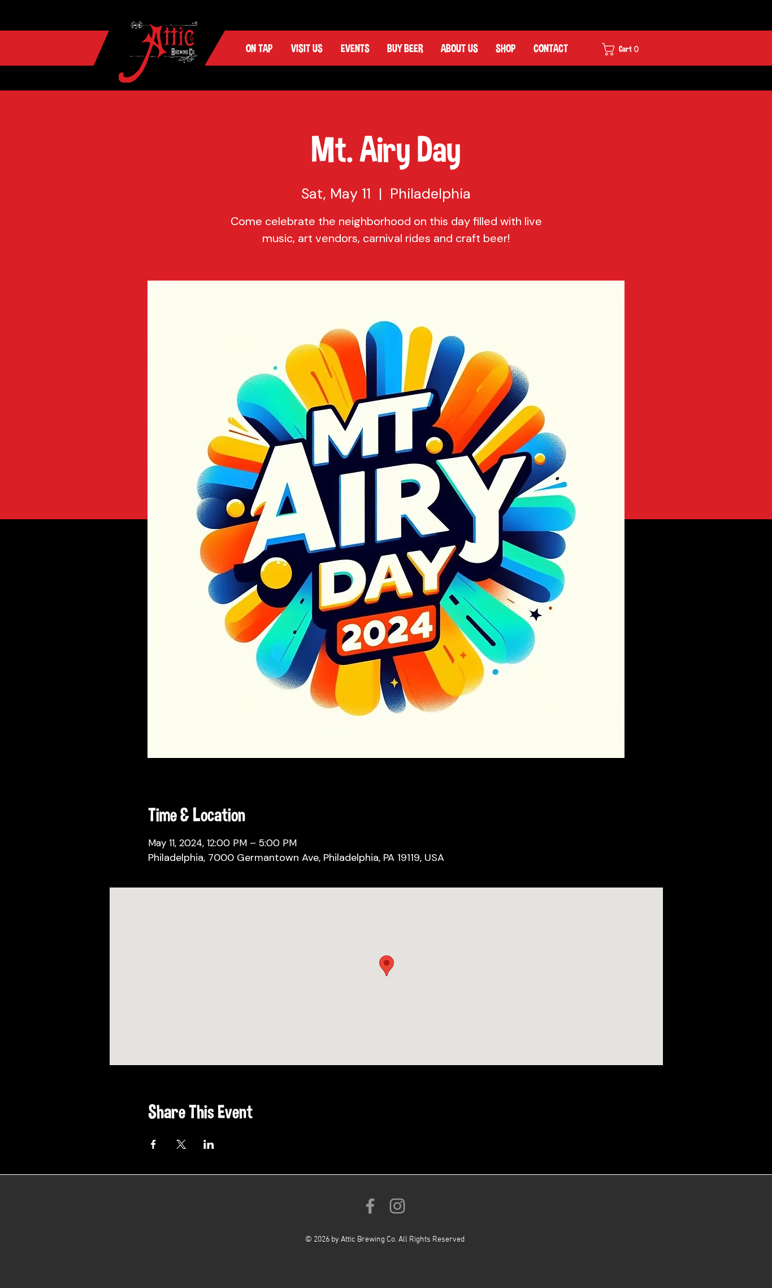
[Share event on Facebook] (153, 1144)
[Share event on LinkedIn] (208, 1144)
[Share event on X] (181, 1144)
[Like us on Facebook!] (370, 1206)
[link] (628, 49)
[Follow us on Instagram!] (397, 1206)
